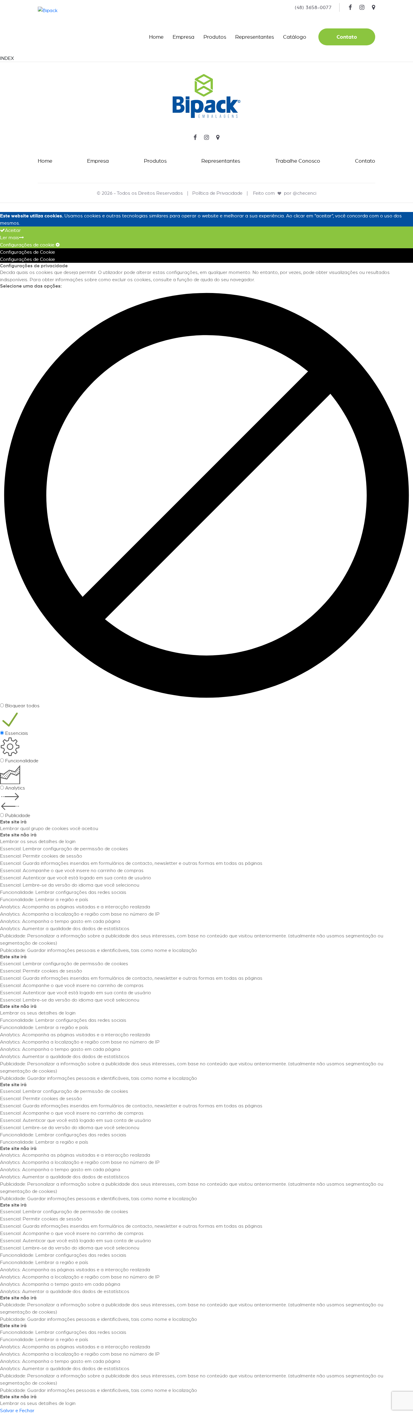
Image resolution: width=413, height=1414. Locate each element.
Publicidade (17, 815)
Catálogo (294, 36)
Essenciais (16, 733)
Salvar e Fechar (17, 1410)
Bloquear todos (22, 705)
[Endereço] (373, 7)
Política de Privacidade (217, 193)
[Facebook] (350, 7)
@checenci (304, 193)
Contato (347, 36)
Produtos (214, 36)
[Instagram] (361, 7)
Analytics (15, 788)
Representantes (254, 36)
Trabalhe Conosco (297, 160)
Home (156, 36)
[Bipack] (47, 10)
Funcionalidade (21, 761)
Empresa (183, 36)
